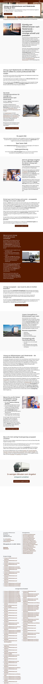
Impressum (5, 547)
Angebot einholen (8, 14)
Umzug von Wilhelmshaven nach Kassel (31, 614)
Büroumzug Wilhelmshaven (28, 535)
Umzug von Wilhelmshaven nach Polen (12, 563)
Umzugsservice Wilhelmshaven (29, 534)
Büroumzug (5, 109)
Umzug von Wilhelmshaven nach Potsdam (12, 600)
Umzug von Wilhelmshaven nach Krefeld (31, 605)
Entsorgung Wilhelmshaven (28, 545)
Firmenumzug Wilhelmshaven (29, 538)
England (29, 451)
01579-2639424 (8, 539)
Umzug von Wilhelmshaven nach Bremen (12, 596)
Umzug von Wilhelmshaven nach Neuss (31, 640)
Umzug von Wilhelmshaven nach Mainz (31, 606)
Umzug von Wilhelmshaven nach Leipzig (12, 595)
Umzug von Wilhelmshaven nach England (12, 568)
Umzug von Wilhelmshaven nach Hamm (31, 619)
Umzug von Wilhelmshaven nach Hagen (31, 615)
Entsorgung (15, 115)
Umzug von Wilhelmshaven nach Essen (12, 593)
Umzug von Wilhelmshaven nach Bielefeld (12, 630)
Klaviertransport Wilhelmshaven (29, 540)
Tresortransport (15, 109)
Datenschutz (6, 548)
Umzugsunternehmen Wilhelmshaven (11, 1)
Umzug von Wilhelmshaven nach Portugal (12, 583)
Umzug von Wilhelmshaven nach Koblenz (12, 676)
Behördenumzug (6, 116)
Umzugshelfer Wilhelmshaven (29, 549)
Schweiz (14, 451)
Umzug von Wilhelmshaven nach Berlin (12, 591)
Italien (17, 451)
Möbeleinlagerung (7, 115)
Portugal (30, 450)
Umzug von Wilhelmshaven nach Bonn (11, 592)
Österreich (5, 451)
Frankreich (10, 451)
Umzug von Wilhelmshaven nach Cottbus (12, 597)
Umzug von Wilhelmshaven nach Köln (11, 622)
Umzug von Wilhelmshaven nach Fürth (11, 655)
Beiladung (26, 171)
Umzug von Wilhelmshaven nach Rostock (31, 612)
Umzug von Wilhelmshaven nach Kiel (30, 595)
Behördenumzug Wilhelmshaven (29, 550)
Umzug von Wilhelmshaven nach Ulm (11, 661)
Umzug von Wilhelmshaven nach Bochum (12, 626)
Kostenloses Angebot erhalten (12, 128)
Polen (6, 453)
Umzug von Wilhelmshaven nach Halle (30, 598)
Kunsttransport (11, 108)
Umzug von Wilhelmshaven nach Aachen (31, 593)
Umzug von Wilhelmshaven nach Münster (12, 631)
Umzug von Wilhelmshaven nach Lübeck (31, 607)
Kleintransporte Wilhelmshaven (29, 547)
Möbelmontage (28, 382)
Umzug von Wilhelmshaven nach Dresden (12, 598)
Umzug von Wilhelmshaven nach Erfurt (30, 609)
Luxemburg (18, 454)
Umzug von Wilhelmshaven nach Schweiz (12, 585)
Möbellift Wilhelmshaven (28, 553)
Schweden (33, 451)
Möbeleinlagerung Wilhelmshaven (30, 542)
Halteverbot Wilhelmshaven (28, 539)
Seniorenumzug (15, 116)
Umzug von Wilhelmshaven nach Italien (12, 571)
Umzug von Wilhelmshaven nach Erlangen (12, 677)
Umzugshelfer (6, 379)
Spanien (24, 450)
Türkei (26, 451)
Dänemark (34, 450)
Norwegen (12, 454)
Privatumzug (24, 172)
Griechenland (21, 451)
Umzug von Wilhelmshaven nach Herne (31, 639)
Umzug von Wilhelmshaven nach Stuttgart (12, 601)
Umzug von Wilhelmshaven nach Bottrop (12, 667)
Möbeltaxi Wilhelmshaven (28, 548)
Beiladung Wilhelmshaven (28, 552)
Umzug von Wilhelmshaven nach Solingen (31, 633)
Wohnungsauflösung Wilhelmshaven (30, 544)
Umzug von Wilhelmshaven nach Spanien (12, 584)
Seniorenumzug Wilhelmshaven (29, 543)
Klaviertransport (8, 113)
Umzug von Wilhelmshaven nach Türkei (12, 566)
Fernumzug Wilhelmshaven (28, 536)
